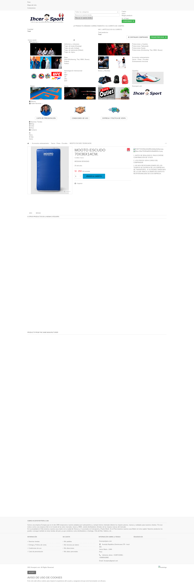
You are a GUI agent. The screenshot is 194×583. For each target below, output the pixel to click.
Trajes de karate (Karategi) (73, 46)
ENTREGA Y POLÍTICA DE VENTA (114, 118)
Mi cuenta (66, 537)
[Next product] (166, 143)
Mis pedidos (68, 541)
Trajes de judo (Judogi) (71, 48)
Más (30, 213)
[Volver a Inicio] (28, 143)
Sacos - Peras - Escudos (140, 59)
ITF (65, 73)
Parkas (66, 63)
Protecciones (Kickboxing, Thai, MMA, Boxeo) (147, 50)
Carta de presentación (46, 118)
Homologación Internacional (73, 71)
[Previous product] (165, 143)
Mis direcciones (69, 548)
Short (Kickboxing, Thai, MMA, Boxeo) (76, 59)
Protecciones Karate (138, 48)
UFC (65, 79)
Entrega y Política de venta (37, 545)
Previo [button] (29, 170)
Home (31, 139)
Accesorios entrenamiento (140, 57)
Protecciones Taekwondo (140, 46)
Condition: (77, 157)
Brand (38, 213)
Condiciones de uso (80, 118)
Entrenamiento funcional (140, 61)
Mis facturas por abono (71, 545)
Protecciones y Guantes (140, 44)
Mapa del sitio (31, 5)
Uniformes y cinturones (71, 44)
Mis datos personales (71, 551)
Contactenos (31, 8)
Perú (28, 2)
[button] (34, 42)
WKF (65, 75)
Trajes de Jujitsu (69, 52)
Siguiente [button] (71, 170)
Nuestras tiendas (34, 541)
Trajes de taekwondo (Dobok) (73, 50)
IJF (65, 77)
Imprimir (79, 183)
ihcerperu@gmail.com (111, 561)
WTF (65, 81)
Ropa (66, 57)
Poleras (66, 61)
